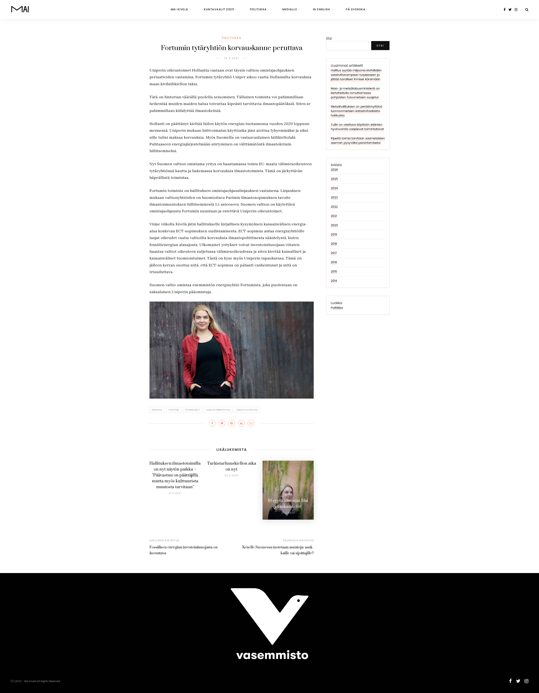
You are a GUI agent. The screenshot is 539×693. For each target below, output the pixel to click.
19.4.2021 (231, 58)
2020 (334, 225)
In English (321, 9)
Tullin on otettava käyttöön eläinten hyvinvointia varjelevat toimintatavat (357, 126)
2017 (334, 253)
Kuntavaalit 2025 (219, 9)
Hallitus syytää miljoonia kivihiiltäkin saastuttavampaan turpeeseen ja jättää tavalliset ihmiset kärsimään (356, 74)
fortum (174, 409)
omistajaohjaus (247, 409)
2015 (334, 271)
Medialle (289, 9)
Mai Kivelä (179, 9)
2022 (334, 207)
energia (157, 409)
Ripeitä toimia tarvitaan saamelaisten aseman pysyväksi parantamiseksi (358, 140)
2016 (334, 262)
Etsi (329, 38)
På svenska (355, 9)
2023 (334, 197)
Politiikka (258, 9)
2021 (334, 216)
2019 (334, 234)
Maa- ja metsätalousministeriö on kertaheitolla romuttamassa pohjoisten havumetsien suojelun (355, 92)
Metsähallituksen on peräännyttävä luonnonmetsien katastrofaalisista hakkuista (356, 110)
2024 (334, 188)
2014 (334, 281)
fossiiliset (192, 409)
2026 (334, 170)
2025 (334, 179)
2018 (334, 244)
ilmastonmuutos (218, 409)
